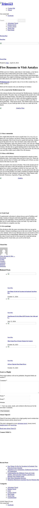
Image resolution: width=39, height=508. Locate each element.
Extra (9, 491)
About (10, 10)
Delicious (3, 266)
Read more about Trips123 (8, 428)
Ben (7, 63)
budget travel (4, 425)
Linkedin (2, 263)
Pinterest (2, 264)
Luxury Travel (12, 26)
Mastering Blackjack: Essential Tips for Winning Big (23, 480)
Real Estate (11, 30)
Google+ (2, 261)
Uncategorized (12, 497)
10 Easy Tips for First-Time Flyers (17, 364)
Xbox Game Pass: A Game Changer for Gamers (20, 341)
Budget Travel (12, 25)
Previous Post (3, 36)
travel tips (13, 425)
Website (2, 402)
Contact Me (11, 8)
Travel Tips (11, 28)
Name (2, 396)
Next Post (2, 39)
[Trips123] (6, 3)
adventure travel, (23, 423)
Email (2, 399)
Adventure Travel (13, 23)
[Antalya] (19, 193)
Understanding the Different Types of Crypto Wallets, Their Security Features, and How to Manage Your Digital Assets (21, 474)
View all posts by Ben (7, 256)
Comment (3, 380)
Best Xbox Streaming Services (17, 478)
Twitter (2, 259)
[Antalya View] (19, 119)
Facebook (10, 15)
